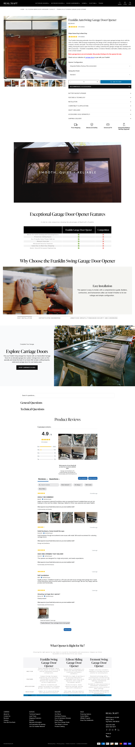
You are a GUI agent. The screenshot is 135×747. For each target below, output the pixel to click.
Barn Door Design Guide (62, 722)
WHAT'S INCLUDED (74, 110)
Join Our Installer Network (37, 726)
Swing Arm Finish (74, 71)
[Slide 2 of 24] (15, 83)
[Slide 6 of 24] (44, 83)
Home (22, 9)
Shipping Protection (35, 718)
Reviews (6, 718)
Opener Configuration (75, 62)
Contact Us (7, 716)
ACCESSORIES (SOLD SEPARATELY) (79, 114)
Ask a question (83, 478)
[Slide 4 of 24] (30, 83)
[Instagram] (110, 730)
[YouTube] (113, 730)
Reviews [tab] (43, 479)
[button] (47, 447)
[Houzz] (118, 730)
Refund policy (51, 743)
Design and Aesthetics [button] (44, 543)
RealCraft (10, 743)
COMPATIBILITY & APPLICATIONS (78, 106)
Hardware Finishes (60, 716)
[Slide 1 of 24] (8, 83)
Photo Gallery (59, 720)
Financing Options (85, 714)
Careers (6, 720)
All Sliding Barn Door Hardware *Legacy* (40, 9)
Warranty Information (35, 722)
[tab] (24, 317)
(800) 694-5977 (111, 727)
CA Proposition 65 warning (37, 724)
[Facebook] (107, 730)
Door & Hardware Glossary (63, 718)
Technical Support (34, 714)
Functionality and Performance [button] (46, 564)
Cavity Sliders (84, 716)
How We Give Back (9, 722)
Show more (67, 629)
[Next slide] (65, 47)
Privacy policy (60, 743)
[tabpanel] (67, 558)
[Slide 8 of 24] (59, 83)
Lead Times (32, 716)
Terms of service (70, 743)
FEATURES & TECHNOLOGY (76, 97)
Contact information (82, 743)
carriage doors (89, 57)
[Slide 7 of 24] (52, 83)
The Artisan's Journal (61, 724)
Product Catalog (60, 726)
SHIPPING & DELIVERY (75, 118)
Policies (31, 720)
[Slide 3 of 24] (22, 83)
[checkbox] (88, 485)
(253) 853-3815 (110, 725)
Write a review (93, 478)
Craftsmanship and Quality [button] (45, 509)
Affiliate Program (85, 718)
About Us (6, 714)
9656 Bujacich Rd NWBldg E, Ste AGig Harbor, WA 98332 (112, 719)
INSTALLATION (72, 102)
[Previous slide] (6, 47)
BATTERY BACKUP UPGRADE (77, 93)
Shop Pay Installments (86, 720)
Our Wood (58, 714)
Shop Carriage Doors (27, 367)
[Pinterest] (115, 730)
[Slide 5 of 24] (37, 83)
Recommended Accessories (80, 86)
